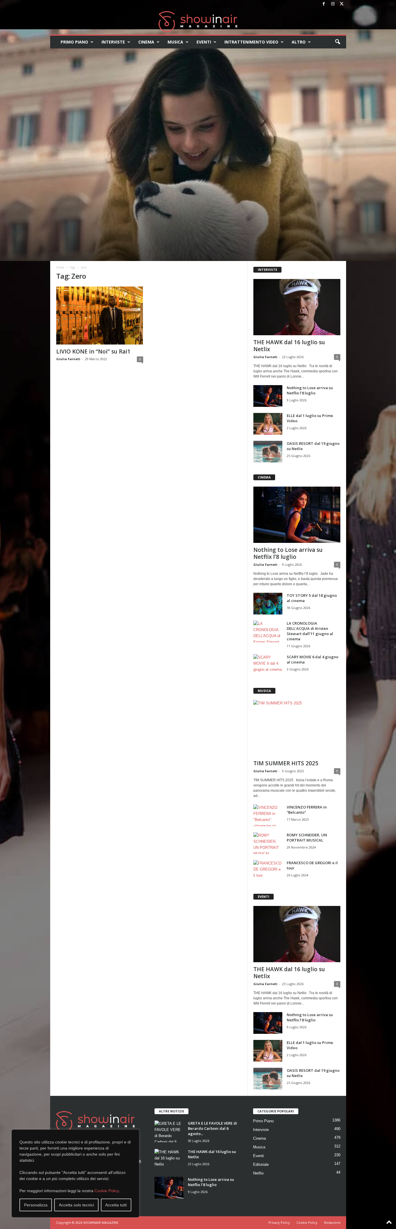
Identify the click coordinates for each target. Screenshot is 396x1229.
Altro (299, 42)
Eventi (204, 42)
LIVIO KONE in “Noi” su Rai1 (93, 351)
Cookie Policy (107, 1190)
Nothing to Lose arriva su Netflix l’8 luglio (310, 390)
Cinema (146, 42)
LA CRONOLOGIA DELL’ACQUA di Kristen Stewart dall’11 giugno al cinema (310, 631)
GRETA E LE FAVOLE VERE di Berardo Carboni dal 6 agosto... (212, 1128)
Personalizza (36, 1205)
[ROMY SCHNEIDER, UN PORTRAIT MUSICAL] (267, 843)
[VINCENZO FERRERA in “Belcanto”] (267, 815)
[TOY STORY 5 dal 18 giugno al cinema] (267, 603)
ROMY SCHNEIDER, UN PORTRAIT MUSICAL (307, 837)
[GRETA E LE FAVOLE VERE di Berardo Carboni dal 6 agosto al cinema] (169, 1131)
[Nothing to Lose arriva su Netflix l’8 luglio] (267, 396)
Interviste (113, 42)
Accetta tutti (116, 1205)
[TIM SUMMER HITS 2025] (296, 728)
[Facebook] (323, 4)
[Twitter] (341, 4)
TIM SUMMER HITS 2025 (285, 763)
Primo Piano (74, 42)
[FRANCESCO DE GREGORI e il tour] (267, 871)
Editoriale (261, 1164)
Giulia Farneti (68, 359)
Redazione (332, 1222)
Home (60, 267)
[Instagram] (332, 4)
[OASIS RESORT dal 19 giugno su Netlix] (267, 452)
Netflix (258, 1173)
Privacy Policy (279, 1222)
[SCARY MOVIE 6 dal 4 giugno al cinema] (267, 665)
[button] (337, 42)
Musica (175, 42)
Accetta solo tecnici (76, 1205)
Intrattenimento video (251, 42)
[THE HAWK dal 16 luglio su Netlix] (296, 307)
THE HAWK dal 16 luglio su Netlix (289, 345)
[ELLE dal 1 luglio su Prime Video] (267, 424)
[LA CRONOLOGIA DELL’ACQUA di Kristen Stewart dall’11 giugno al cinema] (267, 631)
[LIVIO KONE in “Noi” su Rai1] (99, 316)
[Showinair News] (198, 21)
